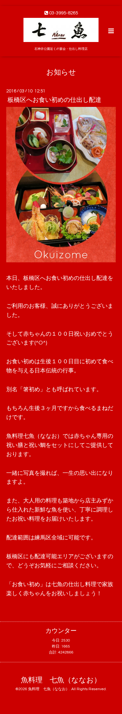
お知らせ (61, 72)
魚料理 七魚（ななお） (61, 680)
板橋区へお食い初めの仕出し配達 (54, 100)
